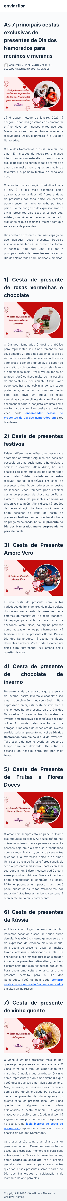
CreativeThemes (14, 1196)
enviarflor (14, 5)
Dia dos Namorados (37, 69)
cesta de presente (14, 69)
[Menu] (61, 6)
